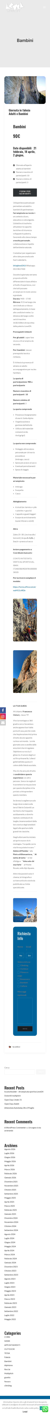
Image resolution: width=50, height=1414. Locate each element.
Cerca (6, 1067)
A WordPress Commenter (15, 1127)
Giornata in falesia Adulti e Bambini (19, 112)
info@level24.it (19, 265)
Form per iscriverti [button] (25, 192)
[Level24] (14, 7)
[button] (44, 7)
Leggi (25, 1411)
